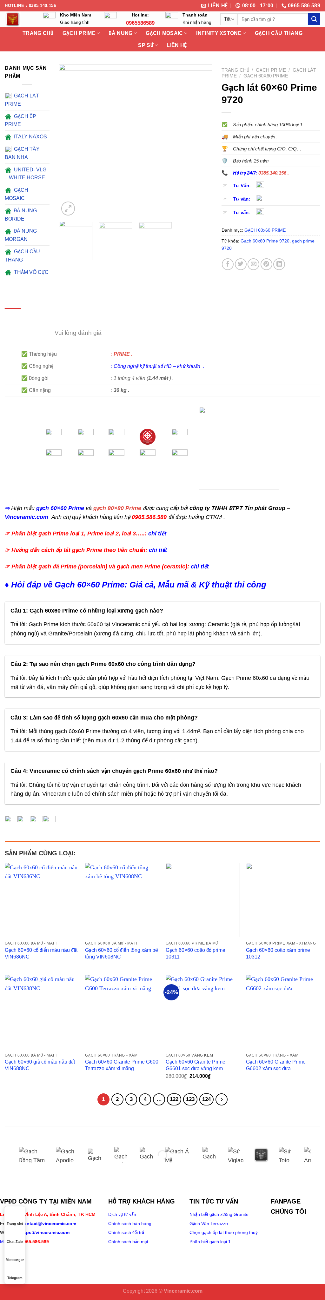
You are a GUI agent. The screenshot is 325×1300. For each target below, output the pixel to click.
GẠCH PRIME (271, 70)
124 (206, 1099)
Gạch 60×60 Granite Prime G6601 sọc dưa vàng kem (195, 1065)
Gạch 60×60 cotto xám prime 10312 (278, 953)
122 (174, 1099)
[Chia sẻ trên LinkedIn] (279, 264)
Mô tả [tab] (13, 315)
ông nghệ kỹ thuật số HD (144, 366)
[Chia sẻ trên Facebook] (228, 264)
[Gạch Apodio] (67, 1155)
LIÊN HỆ (177, 45)
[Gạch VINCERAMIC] (261, 1155)
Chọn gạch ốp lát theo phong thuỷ (223, 1232)
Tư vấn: (241, 199)
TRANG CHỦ (38, 33)
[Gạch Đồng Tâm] (32, 1155)
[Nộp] (314, 19)
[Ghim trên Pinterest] (266, 264)
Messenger (15, 1260)
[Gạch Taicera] (210, 1155)
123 (190, 1099)
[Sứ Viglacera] (236, 1155)
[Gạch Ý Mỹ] (96, 1155)
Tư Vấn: (242, 185)
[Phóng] (68, 208)
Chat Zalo (15, 1242)
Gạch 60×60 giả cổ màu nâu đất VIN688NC (40, 1065)
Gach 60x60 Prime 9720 (265, 240)
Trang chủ (235, 70)
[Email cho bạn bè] (253, 264)
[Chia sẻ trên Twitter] (241, 264)
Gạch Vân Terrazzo (208, 1223)
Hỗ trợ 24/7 (244, 173)
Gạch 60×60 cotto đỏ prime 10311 (195, 953)
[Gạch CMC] (147, 1155)
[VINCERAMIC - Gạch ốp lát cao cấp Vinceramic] (19, 19)
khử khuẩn (189, 366)
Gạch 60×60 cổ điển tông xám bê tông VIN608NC (121, 953)
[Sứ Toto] (286, 1155)
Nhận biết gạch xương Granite (219, 1214)
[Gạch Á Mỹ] (179, 1155)
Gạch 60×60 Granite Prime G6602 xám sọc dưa (276, 1065)
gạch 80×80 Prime (117, 508)
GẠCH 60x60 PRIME (265, 75)
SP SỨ (146, 45)
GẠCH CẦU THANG (278, 33)
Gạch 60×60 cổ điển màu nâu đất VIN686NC (41, 953)
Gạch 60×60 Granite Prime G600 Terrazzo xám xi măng (121, 1065)
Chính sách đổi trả (126, 1232)
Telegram (15, 1278)
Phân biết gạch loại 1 (210, 1241)
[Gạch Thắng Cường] (122, 1155)
